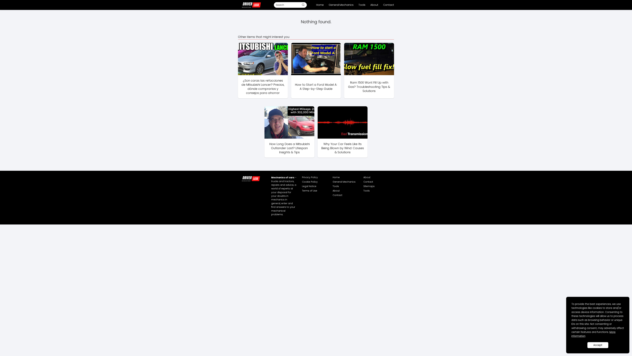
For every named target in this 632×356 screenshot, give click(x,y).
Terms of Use (309, 190)
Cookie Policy (310, 181)
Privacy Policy (310, 177)
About (374, 5)
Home (320, 5)
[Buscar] (303, 4)
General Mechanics (341, 5)
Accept (597, 345)
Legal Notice (309, 186)
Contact (388, 5)
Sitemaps (369, 186)
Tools (361, 5)
